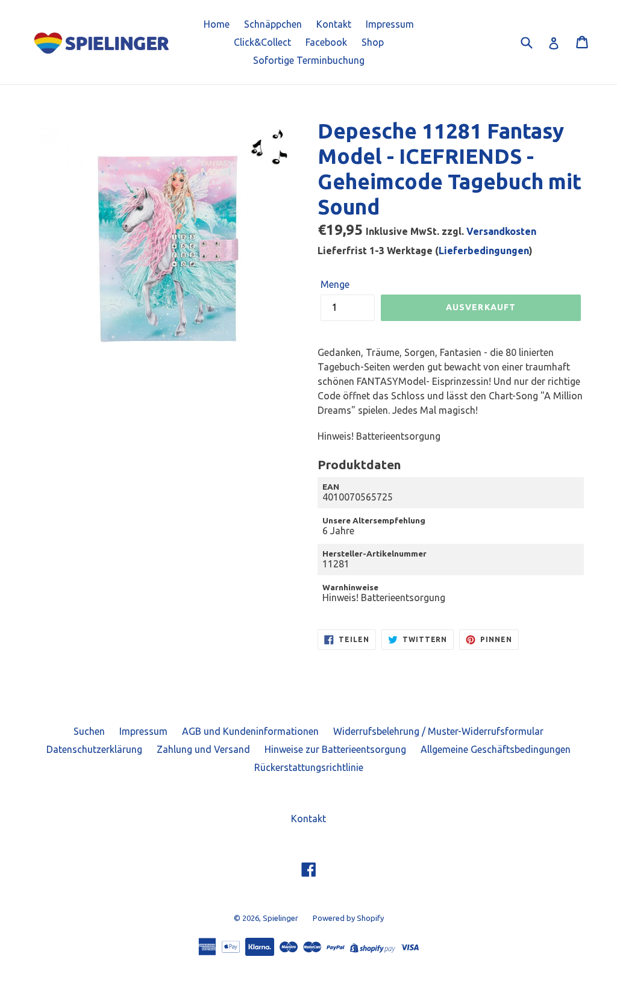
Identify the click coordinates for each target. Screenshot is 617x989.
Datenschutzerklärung (94, 749)
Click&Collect (262, 42)
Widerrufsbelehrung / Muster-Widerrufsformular (438, 731)
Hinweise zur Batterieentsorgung (335, 749)
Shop (373, 42)
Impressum (390, 24)
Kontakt (333, 24)
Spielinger (280, 918)
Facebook (326, 42)
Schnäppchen (273, 24)
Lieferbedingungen (484, 250)
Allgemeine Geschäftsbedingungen (496, 749)
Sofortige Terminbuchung (309, 60)
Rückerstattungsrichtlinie (308, 767)
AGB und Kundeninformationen (250, 731)
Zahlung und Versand (203, 749)
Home (217, 24)
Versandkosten (501, 231)
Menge (335, 284)
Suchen (89, 731)
